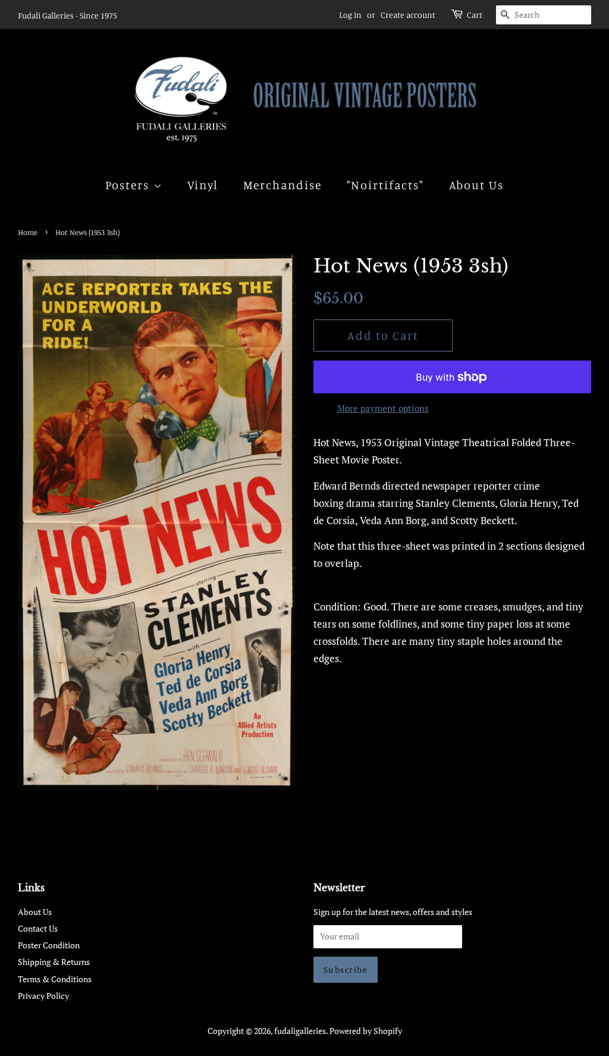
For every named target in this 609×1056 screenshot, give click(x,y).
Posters (129, 184)
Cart (474, 15)
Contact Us (38, 928)
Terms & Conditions (55, 979)
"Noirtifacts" (386, 184)
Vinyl (203, 184)
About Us (476, 184)
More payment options (383, 408)
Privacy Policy (43, 995)
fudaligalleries (300, 1030)
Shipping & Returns (54, 961)
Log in (350, 15)
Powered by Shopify (365, 1030)
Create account (408, 15)
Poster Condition (49, 945)
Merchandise (282, 184)
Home (27, 232)
